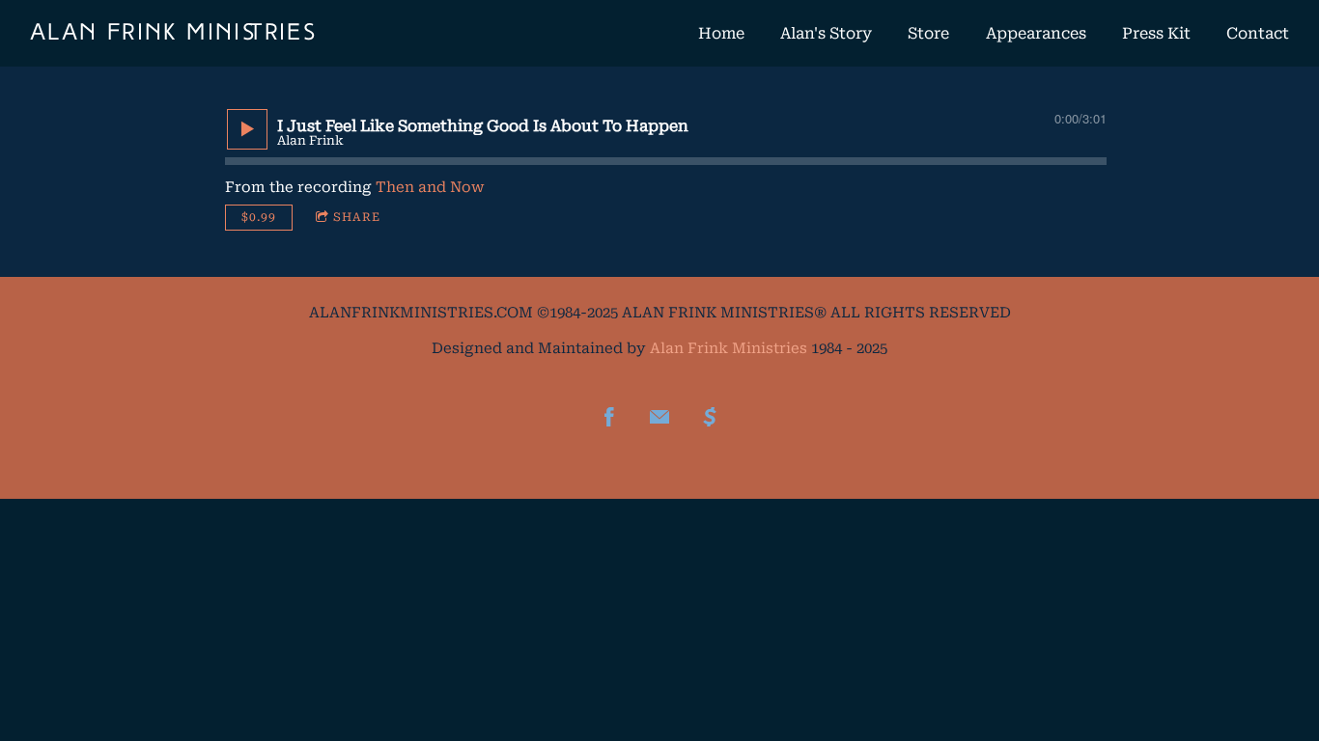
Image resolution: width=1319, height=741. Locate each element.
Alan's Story (826, 33)
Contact (1257, 33)
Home (721, 33)
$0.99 (258, 217)
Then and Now (430, 187)
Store (928, 33)
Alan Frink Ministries (728, 348)
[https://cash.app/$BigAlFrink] (709, 416)
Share (356, 217)
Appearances (1036, 33)
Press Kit (1156, 33)
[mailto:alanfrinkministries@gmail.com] (659, 416)
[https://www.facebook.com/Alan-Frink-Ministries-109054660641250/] (609, 416)
